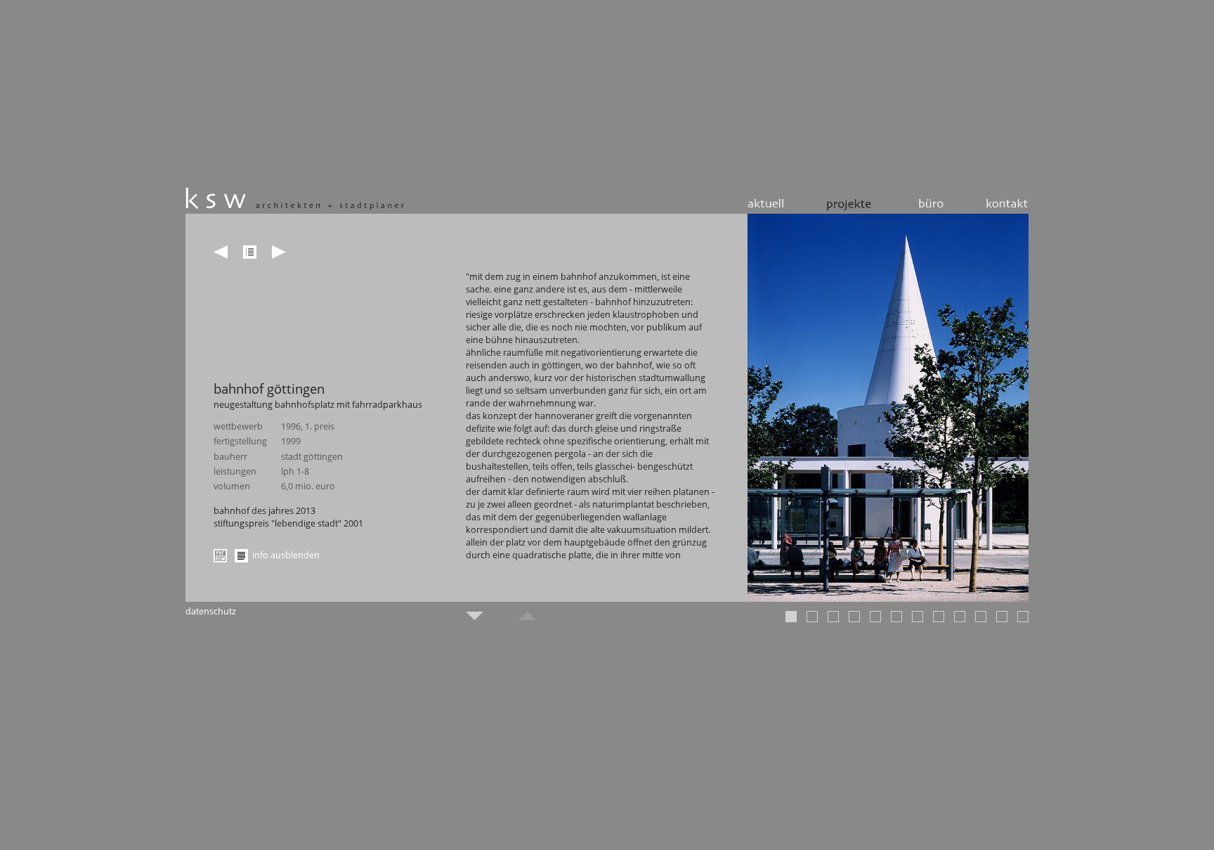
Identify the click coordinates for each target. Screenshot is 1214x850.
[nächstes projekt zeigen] (279, 252)
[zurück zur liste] (249, 252)
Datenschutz (210, 611)
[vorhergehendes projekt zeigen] (220, 252)
